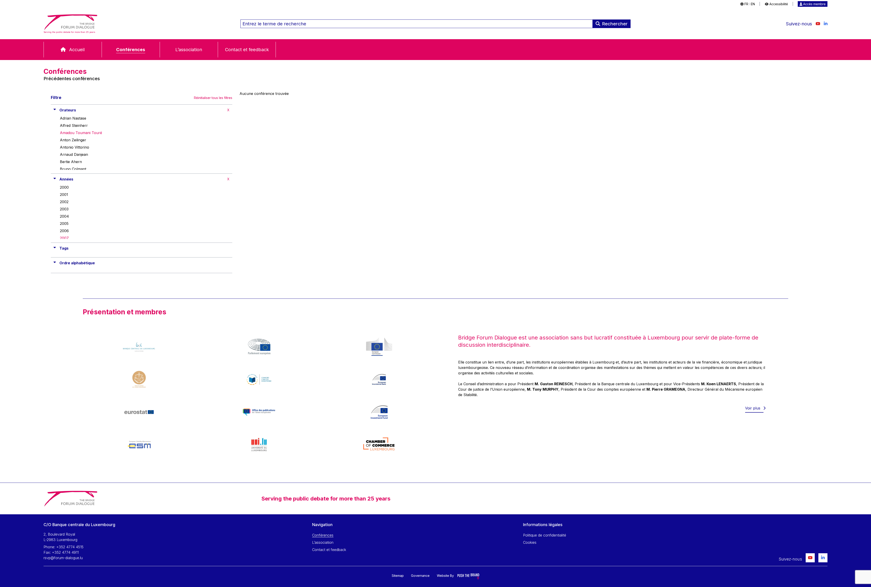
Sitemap (398, 575)
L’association (188, 49)
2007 (64, 238)
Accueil (77, 49)
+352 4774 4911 (65, 552)
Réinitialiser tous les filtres (213, 98)
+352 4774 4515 (69, 547)
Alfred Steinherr (74, 125)
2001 (64, 194)
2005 (64, 223)
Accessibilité (778, 4)
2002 (64, 202)
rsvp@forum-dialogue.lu (63, 558)
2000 (64, 187)
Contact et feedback (247, 49)
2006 (64, 231)
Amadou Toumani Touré (81, 132)
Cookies (529, 542)
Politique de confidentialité (544, 535)
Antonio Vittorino (74, 147)
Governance (420, 575)
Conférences (130, 49)
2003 (64, 209)
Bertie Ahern (71, 161)
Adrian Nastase (73, 118)
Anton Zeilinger (73, 140)
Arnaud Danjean (74, 154)
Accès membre (814, 4)
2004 (64, 216)
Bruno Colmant (73, 169)
